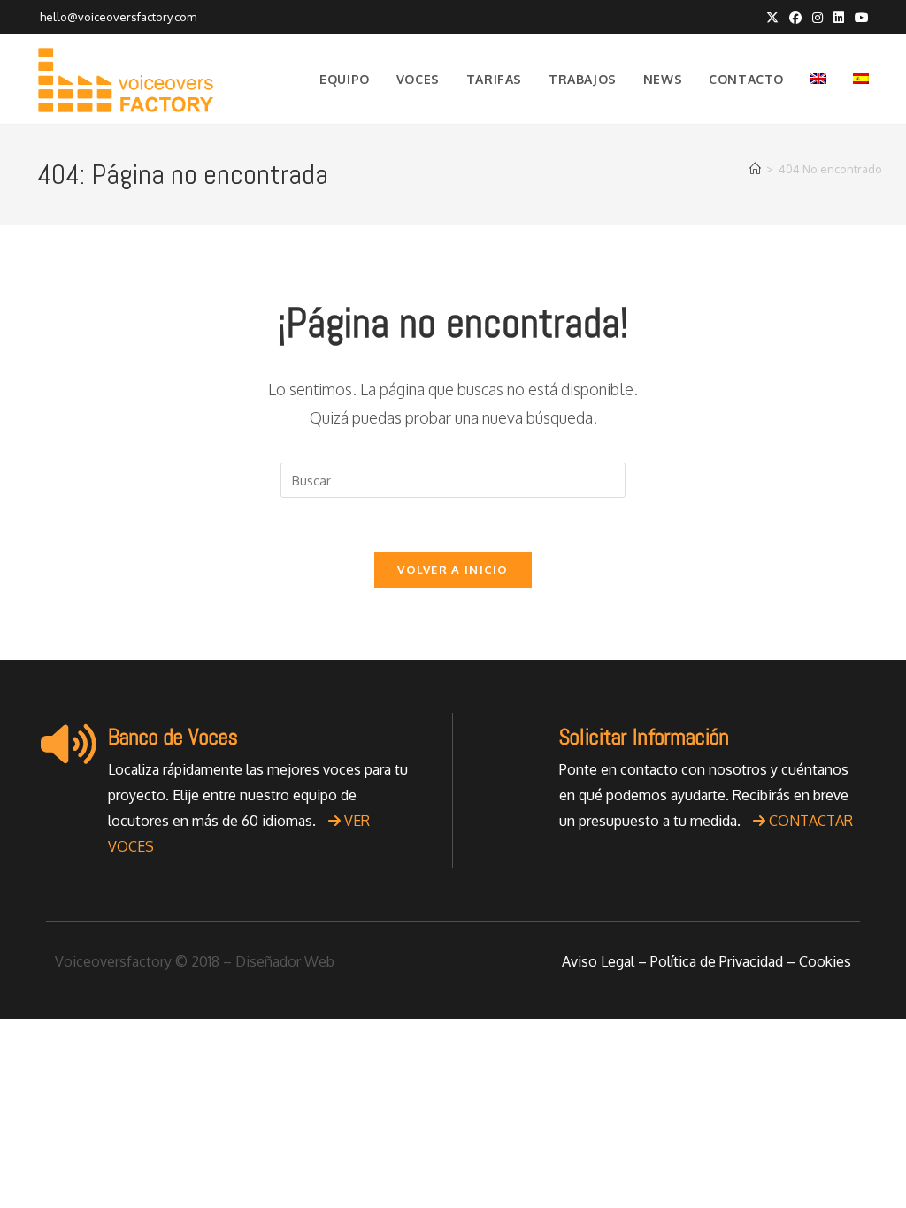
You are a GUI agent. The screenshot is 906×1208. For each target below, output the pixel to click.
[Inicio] (755, 169)
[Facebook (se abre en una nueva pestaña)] (795, 18)
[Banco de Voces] (68, 744)
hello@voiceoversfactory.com (116, 17)
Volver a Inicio (453, 569)
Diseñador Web (284, 961)
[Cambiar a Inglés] (818, 79)
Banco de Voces (173, 737)
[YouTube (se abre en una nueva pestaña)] (859, 18)
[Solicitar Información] (519, 744)
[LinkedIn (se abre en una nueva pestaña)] (838, 18)
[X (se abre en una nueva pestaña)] (772, 18)
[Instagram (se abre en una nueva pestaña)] (817, 18)
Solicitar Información (644, 737)
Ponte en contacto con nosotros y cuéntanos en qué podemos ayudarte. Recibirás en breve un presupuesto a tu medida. (706, 795)
